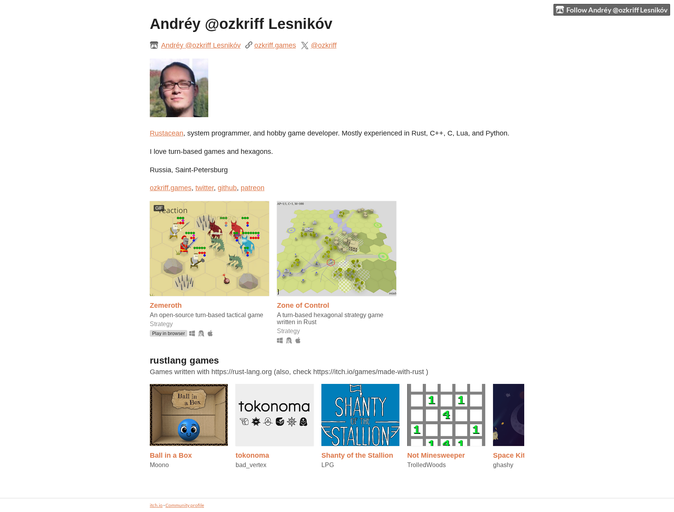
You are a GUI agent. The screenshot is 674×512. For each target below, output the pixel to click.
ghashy (503, 465)
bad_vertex (251, 465)
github (227, 188)
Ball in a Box (171, 455)
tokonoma (252, 455)
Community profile (184, 505)
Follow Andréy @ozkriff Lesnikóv (617, 9)
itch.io (156, 505)
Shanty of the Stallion (357, 455)
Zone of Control (303, 305)
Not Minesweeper (436, 455)
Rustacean (166, 133)
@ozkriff (324, 45)
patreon (252, 188)
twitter (204, 188)
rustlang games (184, 360)
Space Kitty (512, 455)
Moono (159, 465)
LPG (327, 465)
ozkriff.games (275, 45)
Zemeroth (166, 305)
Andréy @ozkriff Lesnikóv (201, 45)
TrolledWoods (426, 465)
